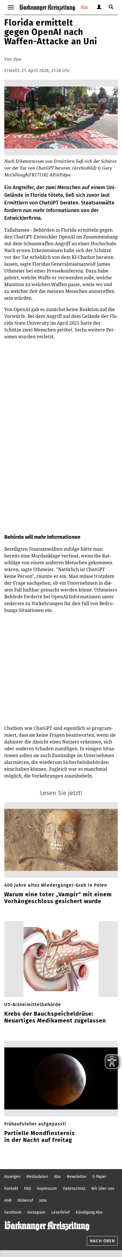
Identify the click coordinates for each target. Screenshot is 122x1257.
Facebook (12, 1212)
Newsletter (77, 1176)
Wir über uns (102, 1188)
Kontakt (11, 1188)
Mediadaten (37, 1176)
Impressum (47, 1188)
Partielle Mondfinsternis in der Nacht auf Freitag (39, 1136)
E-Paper (99, 1176)
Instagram (36, 1212)
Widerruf (25, 1200)
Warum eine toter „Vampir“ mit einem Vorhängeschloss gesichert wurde (58, 898)
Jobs (43, 1200)
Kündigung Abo (89, 1212)
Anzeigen (12, 1176)
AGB (8, 1200)
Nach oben (102, 1240)
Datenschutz (74, 1188)
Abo (84, 7)
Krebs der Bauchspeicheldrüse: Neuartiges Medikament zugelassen (55, 1017)
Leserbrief (60, 1212)
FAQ (27, 1188)
